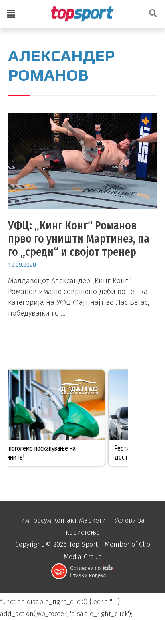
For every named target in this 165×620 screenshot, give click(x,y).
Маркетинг (96, 520)
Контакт (65, 520)
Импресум (36, 520)
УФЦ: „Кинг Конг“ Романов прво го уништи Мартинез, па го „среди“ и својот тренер (78, 238)
